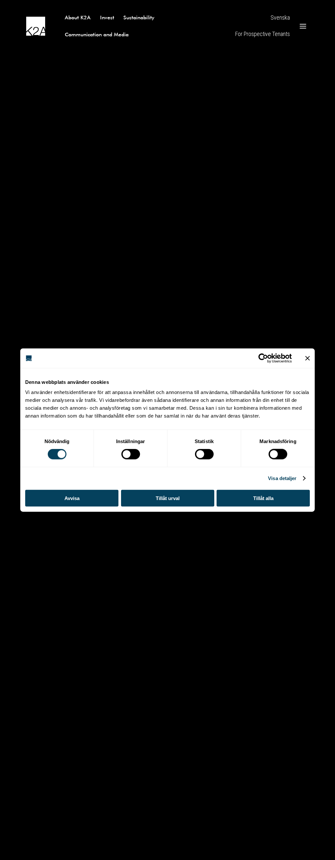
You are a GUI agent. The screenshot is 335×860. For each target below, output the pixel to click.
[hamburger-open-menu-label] (303, 26)
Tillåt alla (263, 498)
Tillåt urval (168, 498)
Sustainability (138, 17)
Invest (107, 17)
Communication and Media (97, 34)
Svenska (280, 17)
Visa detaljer (282, 478)
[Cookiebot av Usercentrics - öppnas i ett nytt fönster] (263, 358)
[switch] (130, 454)
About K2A (78, 17)
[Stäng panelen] (307, 358)
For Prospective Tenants (262, 33)
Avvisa (71, 498)
